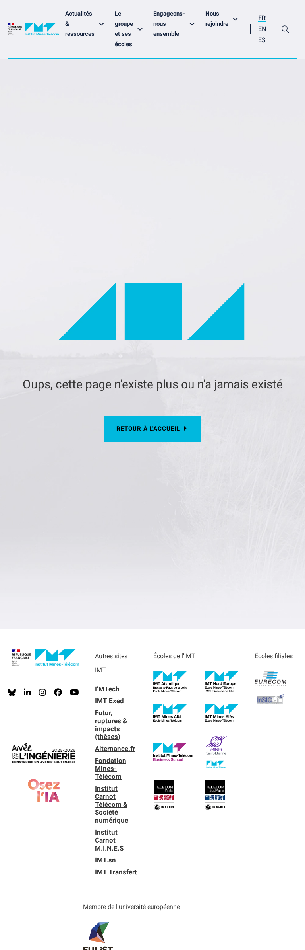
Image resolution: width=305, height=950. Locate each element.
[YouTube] (74, 692)
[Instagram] (42, 692)
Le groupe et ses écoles (124, 29)
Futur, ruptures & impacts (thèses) (111, 725)
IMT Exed (109, 701)
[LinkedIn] (27, 692)
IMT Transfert (116, 872)
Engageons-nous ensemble (169, 23)
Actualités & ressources (80, 23)
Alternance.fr (115, 749)
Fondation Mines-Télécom (110, 768)
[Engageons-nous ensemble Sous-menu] (194, 24)
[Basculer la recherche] (285, 29)
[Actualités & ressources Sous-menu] (103, 24)
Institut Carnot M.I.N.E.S (109, 840)
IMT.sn (105, 860)
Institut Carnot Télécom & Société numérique (111, 804)
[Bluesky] (12, 692)
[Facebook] (58, 692)
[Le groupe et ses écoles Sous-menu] (142, 29)
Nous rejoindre (216, 18)
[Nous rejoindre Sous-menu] (237, 19)
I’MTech (107, 689)
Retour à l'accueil (148, 428)
